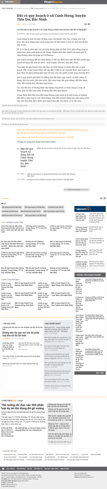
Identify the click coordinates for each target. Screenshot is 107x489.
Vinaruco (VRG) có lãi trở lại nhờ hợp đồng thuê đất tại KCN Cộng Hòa (94, 298)
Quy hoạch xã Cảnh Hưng (10, 211)
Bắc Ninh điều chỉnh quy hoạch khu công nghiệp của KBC (94, 336)
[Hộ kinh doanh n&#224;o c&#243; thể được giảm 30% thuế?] (82, 230)
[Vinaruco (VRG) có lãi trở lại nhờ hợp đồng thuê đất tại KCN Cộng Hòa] (80, 304)
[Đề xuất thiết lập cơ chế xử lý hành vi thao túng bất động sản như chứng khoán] (7, 432)
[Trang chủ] (3, 469)
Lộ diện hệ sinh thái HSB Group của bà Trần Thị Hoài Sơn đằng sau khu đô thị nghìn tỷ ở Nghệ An (57, 356)
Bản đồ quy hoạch (78, 8)
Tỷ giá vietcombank (10, 457)
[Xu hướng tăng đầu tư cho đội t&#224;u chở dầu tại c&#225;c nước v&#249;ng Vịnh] (82, 242)
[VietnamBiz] (83, 209)
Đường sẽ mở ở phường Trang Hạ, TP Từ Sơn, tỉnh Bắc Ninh (60, 270)
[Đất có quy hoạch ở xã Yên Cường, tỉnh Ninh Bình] (44, 306)
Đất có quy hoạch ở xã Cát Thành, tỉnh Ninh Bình (25, 294)
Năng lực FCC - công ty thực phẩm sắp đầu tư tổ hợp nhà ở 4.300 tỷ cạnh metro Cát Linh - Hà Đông (57, 329)
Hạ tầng (17, 8)
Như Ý (19, 24)
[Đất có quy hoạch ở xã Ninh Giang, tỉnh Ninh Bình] (44, 286)
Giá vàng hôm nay (9, 454)
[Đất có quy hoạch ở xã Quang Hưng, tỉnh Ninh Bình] (7, 306)
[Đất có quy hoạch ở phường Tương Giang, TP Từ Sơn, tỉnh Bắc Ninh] (61, 230)
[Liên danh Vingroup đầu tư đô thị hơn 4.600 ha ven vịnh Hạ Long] (80, 286)
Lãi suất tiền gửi (62, 457)
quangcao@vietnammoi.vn (86, 477)
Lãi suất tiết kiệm (49, 457)
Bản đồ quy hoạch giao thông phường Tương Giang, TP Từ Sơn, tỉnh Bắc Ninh (12, 270)
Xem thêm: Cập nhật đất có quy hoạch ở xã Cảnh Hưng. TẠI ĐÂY (45, 137)
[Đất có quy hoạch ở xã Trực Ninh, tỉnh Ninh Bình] (44, 296)
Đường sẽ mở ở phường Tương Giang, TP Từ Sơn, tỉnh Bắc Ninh (35, 243)
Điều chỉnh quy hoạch (64, 8)
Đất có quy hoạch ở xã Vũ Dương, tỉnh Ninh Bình (25, 284)
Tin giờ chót (9, 323)
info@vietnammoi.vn (11, 484)
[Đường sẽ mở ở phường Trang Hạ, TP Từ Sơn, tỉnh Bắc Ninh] (61, 257)
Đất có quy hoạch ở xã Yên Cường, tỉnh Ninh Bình (62, 304)
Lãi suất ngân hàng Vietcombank (77, 459)
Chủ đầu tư (38, 469)
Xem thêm (100, 373)
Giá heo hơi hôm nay (62, 454)
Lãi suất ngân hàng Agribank (79, 457)
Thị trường (6, 338)
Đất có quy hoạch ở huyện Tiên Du (54, 211)
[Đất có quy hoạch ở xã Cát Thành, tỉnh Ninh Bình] (7, 296)
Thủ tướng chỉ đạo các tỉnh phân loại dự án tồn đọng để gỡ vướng (22, 406)
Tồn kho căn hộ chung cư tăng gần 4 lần (58, 386)
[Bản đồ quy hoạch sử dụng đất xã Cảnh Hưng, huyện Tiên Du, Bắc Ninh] (63, 157)
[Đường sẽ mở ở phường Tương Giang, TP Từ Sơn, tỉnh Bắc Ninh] (37, 230)
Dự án (29, 469)
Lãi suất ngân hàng (36, 457)
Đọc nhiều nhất (53, 323)
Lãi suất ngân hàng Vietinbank (54, 459)
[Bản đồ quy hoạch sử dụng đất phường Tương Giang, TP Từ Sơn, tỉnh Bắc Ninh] (37, 257)
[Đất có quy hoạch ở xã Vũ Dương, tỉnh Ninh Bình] (7, 286)
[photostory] (53, 2)
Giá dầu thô (49, 454)
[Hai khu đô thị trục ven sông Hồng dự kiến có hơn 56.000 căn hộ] (8, 347)
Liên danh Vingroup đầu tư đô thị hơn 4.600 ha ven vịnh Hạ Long (94, 280)
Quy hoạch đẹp (49, 8)
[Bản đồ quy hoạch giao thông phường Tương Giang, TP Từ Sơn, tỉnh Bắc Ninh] (12, 257)
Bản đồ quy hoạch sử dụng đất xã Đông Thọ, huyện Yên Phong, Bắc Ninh (51, 175)
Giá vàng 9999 (22, 454)
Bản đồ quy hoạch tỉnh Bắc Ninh (11, 207)
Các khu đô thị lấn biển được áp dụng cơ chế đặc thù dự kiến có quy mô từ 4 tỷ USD (57, 373)
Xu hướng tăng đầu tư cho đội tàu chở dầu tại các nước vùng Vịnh (96, 241)
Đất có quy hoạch (37, 8)
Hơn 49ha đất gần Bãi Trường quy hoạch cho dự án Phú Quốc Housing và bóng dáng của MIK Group (94, 351)
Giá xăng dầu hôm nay (36, 454)
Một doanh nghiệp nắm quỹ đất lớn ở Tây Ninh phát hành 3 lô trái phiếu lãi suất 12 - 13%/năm (58, 339)
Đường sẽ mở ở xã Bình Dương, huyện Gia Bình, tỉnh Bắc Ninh (50, 180)
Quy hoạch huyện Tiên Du (55, 207)
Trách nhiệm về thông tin (8, 486)
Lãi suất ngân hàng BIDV (34, 459)
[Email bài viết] (88, 24)
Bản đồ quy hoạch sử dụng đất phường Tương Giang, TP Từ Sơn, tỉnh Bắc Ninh (37, 270)
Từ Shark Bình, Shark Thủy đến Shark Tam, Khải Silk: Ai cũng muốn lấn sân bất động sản (94, 317)
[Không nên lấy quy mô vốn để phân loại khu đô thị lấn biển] (22, 328)
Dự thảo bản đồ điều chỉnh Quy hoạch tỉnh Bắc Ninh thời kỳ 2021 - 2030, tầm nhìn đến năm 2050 (12, 244)
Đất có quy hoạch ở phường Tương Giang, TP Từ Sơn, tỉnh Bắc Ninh (60, 243)
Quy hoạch (7, 8)
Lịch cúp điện (23, 457)
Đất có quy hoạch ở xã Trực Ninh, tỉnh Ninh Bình (61, 294)
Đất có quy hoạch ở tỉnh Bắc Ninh (35, 207)
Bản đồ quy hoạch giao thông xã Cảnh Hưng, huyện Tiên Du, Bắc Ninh (52, 34)
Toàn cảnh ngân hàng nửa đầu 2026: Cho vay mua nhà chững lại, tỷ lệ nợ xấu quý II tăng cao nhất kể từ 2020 (96, 218)
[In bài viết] (85, 24)
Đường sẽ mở (25, 8)
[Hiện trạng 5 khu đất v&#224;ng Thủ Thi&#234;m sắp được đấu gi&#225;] (82, 253)
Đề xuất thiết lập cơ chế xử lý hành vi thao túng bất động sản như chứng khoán (30, 429)
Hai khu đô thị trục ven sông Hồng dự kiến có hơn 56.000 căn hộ (30, 345)
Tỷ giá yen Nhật (95, 454)
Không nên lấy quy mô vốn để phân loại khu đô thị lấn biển (20, 334)
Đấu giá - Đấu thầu (51, 469)
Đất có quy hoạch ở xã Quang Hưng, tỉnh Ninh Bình (24, 305)
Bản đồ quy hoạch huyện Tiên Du (30, 211)
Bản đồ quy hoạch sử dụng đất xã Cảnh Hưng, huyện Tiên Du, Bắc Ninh (27, 157)
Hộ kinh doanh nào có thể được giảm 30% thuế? (96, 229)
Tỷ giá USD (84, 454)
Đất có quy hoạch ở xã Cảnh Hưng (35, 215)
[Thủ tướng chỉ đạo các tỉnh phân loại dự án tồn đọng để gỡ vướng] (23, 413)
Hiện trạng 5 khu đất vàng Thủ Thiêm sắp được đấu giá (20, 363)
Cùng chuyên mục (11, 280)
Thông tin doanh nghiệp (89, 275)
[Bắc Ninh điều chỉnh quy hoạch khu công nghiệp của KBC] (80, 340)
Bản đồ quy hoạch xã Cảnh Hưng (12, 215)
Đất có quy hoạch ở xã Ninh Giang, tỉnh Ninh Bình (62, 284)
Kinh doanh (64, 469)
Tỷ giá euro (75, 454)
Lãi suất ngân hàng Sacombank (14, 459)
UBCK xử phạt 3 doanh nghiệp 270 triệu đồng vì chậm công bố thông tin (97, 264)
